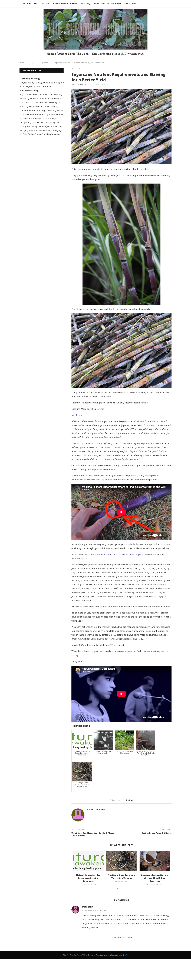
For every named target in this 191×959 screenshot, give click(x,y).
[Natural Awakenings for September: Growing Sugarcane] (88, 861)
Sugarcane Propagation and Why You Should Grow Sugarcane (155, 878)
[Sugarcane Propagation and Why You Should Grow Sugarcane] (155, 861)
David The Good (85, 84)
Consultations (29, 4)
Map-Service (123, 955)
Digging (45, 4)
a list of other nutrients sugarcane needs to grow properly (114, 554)
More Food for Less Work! (107, 4)
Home (21, 62)
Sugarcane (43, 62)
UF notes (78, 415)
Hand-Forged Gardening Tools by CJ (71, 4)
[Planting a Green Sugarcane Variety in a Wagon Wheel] (121, 861)
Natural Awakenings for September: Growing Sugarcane (88, 878)
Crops (32, 62)
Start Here (130, 4)
